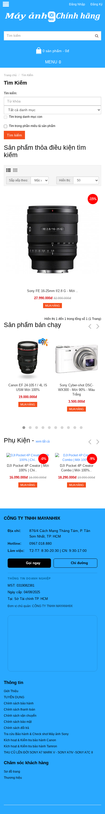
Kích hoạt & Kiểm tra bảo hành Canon (30, 740)
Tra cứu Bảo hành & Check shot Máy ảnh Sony (36, 734)
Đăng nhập (77, 4)
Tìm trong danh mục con (25, 117)
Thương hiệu (13, 778)
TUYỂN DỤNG (14, 697)
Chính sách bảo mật (18, 722)
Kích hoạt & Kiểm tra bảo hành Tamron (30, 746)
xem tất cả (43, 441)
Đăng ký (96, 4)
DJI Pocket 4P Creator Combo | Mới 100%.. (76, 468)
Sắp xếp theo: (18, 180)
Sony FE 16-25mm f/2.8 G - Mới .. (52, 291)
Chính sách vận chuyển (20, 715)
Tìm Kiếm (27, 75)
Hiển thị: (65, 180)
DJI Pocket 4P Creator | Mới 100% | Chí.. (28, 468)
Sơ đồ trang (12, 771)
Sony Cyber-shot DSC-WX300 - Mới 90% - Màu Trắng (76, 389)
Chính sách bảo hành (19, 703)
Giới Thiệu (11, 691)
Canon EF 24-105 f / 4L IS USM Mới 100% (27, 387)
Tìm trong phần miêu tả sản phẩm (32, 126)
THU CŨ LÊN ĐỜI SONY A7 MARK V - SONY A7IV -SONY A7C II (48, 752)
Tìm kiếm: (10, 93)
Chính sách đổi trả (16, 728)
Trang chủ (10, 75)
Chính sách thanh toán (19, 709)
